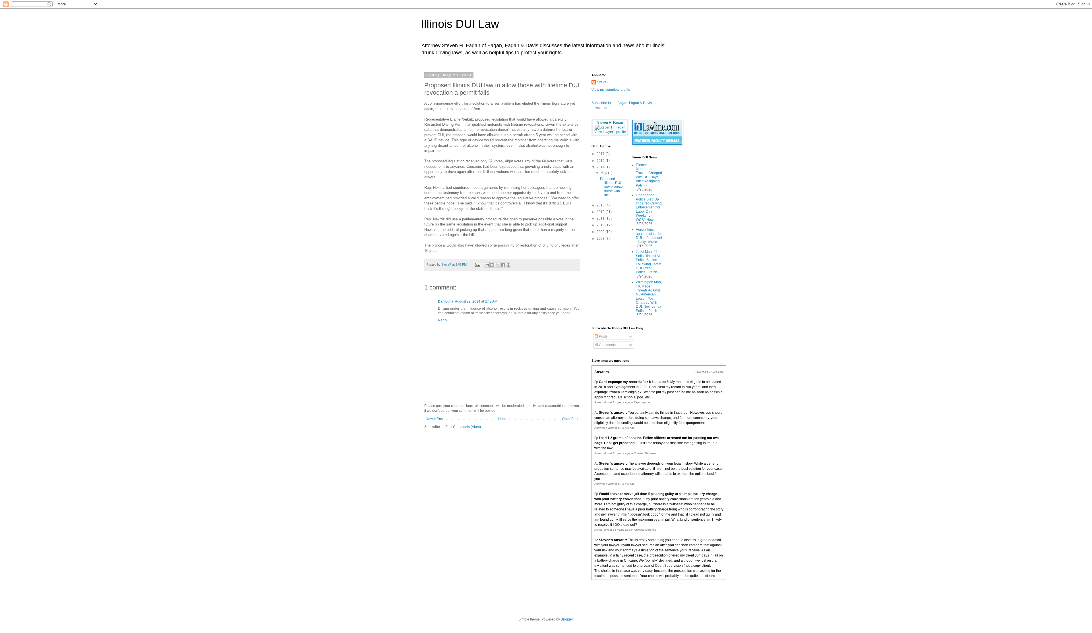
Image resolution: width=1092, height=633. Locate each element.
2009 (601, 232)
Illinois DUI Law (460, 24)
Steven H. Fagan (610, 123)
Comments (607, 345)
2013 (601, 205)
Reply (442, 320)
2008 (601, 239)
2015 (601, 161)
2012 (601, 212)
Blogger (567, 619)
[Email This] (487, 265)
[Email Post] (477, 264)
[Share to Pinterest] (508, 265)
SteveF (603, 82)
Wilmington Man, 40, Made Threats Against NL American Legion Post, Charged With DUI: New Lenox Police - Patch (649, 296)
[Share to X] (497, 265)
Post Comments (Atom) (463, 427)
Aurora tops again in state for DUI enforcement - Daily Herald (649, 235)
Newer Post (435, 419)
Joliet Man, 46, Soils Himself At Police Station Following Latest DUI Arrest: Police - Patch (648, 262)
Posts (602, 336)
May (604, 173)
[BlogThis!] (492, 265)
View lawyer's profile (610, 132)
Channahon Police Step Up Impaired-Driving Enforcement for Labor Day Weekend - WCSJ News (649, 207)
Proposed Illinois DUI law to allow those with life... (611, 187)
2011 (601, 218)
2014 (601, 167)
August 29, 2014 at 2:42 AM (476, 301)
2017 (601, 154)
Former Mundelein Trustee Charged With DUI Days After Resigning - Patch (649, 175)
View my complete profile (611, 90)
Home (503, 419)
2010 (601, 225)
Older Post (570, 419)
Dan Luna (445, 301)
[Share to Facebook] (503, 265)
